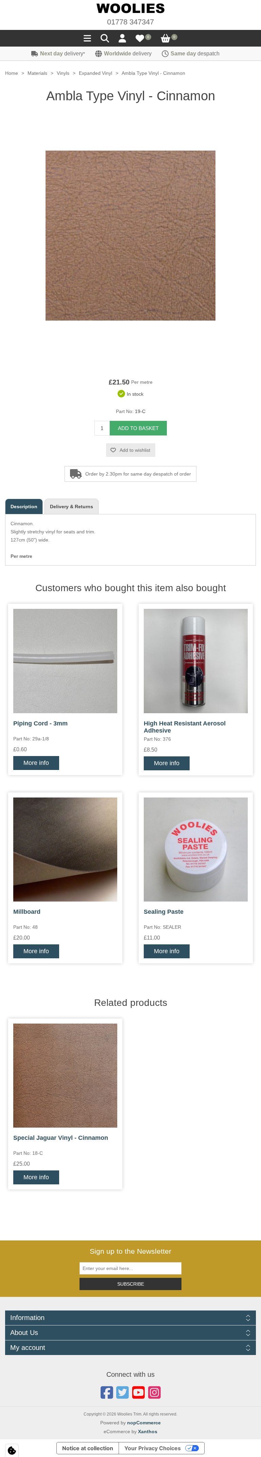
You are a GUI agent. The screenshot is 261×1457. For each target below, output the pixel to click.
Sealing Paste (164, 911)
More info (36, 762)
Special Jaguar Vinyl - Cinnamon (60, 1137)
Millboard (26, 911)
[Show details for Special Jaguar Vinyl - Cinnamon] (65, 1076)
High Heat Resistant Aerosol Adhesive (185, 727)
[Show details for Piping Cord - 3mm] (65, 661)
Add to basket (138, 428)
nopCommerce (144, 1422)
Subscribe (130, 1284)
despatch (195, 53)
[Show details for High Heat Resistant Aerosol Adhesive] (196, 661)
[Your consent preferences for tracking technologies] (11, 1450)
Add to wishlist (135, 450)
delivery (62, 53)
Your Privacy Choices (152, 1448)
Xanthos (147, 1431)
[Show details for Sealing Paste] (196, 850)
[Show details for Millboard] (65, 850)
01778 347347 (130, 22)
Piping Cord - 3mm (40, 723)
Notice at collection (87, 1448)
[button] (87, 40)
